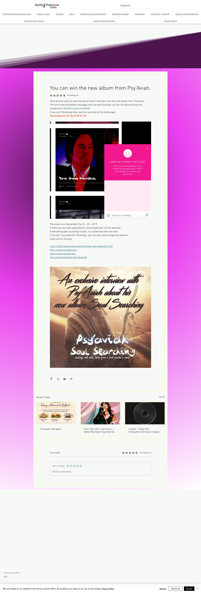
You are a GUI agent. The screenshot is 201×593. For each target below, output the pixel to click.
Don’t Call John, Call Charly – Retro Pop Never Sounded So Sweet (99, 430)
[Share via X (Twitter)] (58, 378)
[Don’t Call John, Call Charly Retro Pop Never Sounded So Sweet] (100, 413)
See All (162, 397)
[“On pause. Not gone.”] (56, 413)
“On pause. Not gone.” (51, 429)
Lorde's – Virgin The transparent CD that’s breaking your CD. (144, 430)
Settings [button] (162, 588)
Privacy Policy (108, 588)
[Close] (197, 588)
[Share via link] (71, 378)
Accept (189, 588)
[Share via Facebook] (51, 378)
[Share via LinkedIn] (64, 378)
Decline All (175, 588)
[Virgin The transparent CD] (145, 413)
